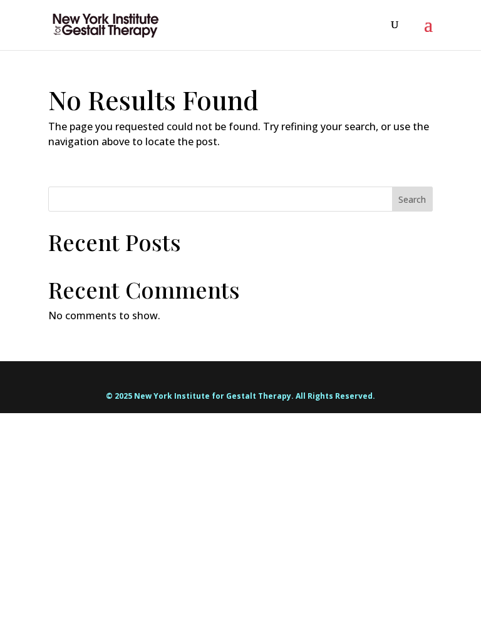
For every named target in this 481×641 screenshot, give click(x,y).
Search (412, 199)
